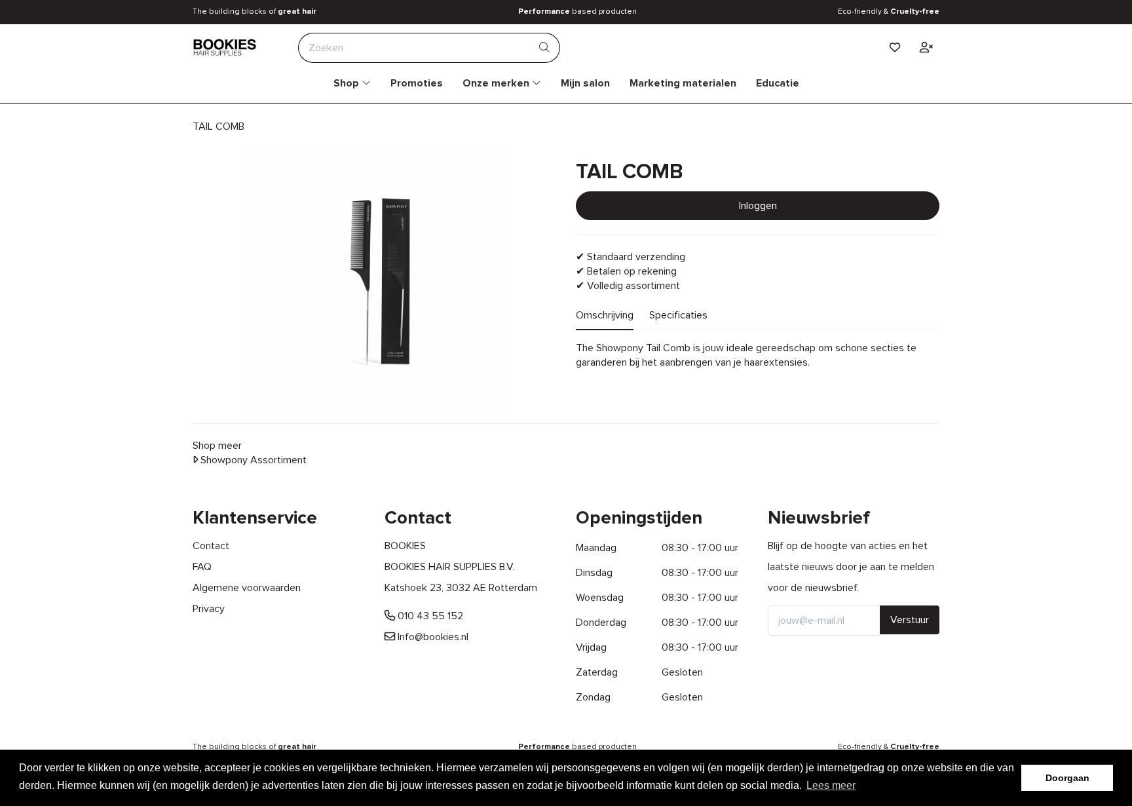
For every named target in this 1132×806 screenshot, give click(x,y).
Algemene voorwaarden (247, 588)
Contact (211, 546)
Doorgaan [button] (1067, 778)
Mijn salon (585, 83)
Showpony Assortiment (252, 460)
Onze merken (497, 83)
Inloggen (758, 206)
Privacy (209, 609)
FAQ (202, 567)
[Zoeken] (544, 48)
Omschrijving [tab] (604, 315)
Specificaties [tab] (678, 315)
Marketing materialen (683, 83)
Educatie (777, 83)
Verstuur (909, 620)
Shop (347, 83)
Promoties (416, 83)
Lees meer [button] (831, 785)
